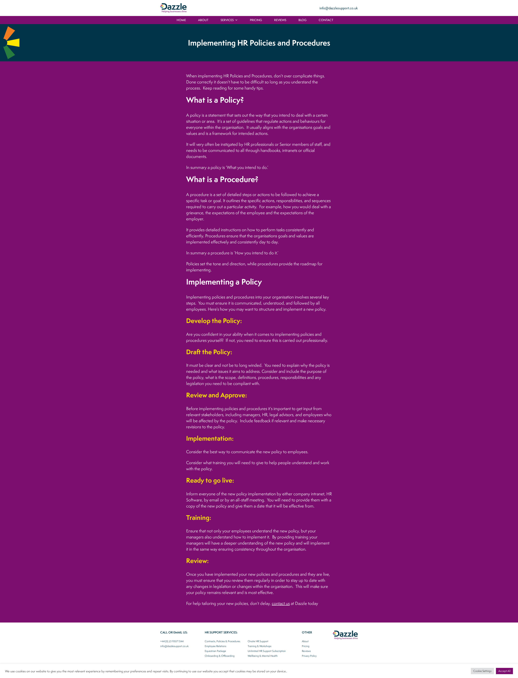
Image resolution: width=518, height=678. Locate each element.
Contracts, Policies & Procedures (222, 641)
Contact (326, 20)
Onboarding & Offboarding (220, 656)
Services (227, 20)
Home (181, 20)
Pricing (256, 20)
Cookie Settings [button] (482, 671)
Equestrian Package (215, 651)
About (203, 20)
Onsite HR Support (258, 641)
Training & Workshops (259, 646)
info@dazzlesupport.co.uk (339, 8)
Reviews (280, 20)
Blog (302, 20)
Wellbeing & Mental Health (263, 656)
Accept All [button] (504, 671)
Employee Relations (215, 646)
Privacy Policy (309, 656)
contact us (281, 603)
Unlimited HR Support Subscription (267, 651)
